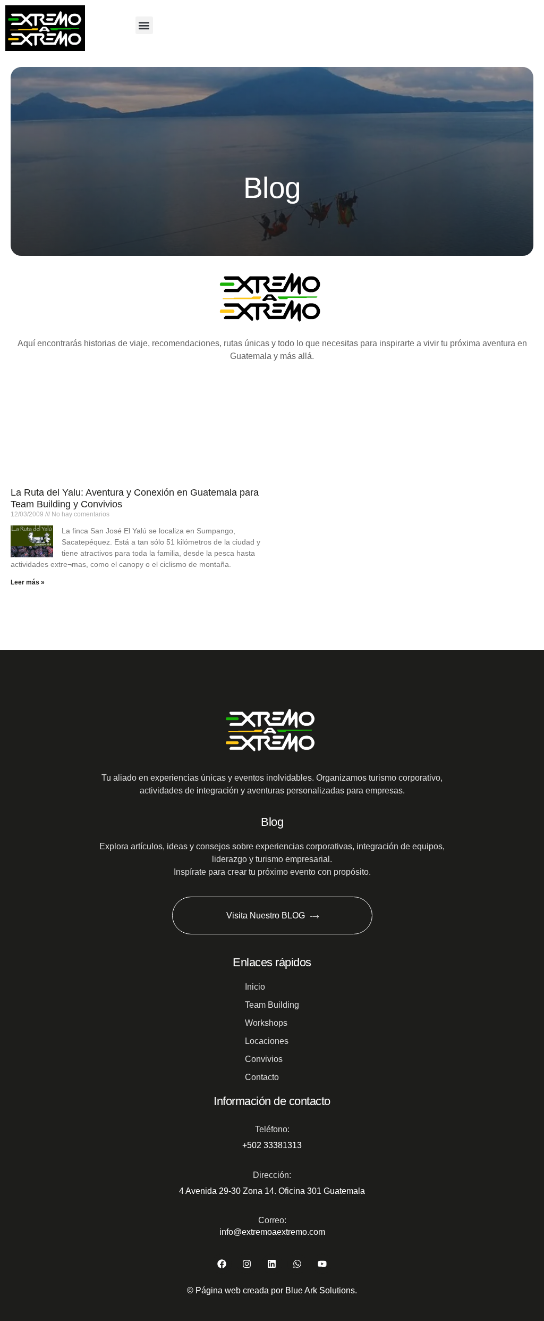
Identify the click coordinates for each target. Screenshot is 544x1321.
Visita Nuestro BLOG (265, 915)
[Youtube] (322, 1264)
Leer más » (28, 582)
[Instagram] (247, 1264)
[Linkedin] (272, 1264)
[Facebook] (222, 1264)
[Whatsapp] (297, 1264)
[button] (144, 25)
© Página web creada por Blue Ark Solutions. (272, 1290)
